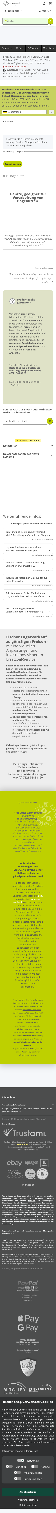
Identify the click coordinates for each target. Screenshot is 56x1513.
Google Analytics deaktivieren (14, 1109)
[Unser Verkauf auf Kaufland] (44, 1163)
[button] (44, 3)
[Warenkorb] (50, 3)
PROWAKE (18, 1240)
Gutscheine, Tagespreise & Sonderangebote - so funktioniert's (24, 610)
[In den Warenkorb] (50, 421)
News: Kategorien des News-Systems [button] (21, 455)
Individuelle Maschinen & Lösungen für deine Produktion (26, 579)
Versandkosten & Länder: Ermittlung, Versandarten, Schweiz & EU (25, 564)
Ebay (40, 895)
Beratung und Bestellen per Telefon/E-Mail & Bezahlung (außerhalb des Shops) (27, 533)
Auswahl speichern (28, 1499)
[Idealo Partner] (30, 1173)
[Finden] (50, 21)
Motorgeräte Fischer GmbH (41, 1243)
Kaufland (17, 902)
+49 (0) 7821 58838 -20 (28, 777)
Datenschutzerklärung (13, 1450)
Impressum (32, 1450)
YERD (4, 1240)
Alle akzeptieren (28, 1491)
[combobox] (24, 112)
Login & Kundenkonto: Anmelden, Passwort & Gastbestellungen (24, 549)
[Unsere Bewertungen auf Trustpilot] (28, 1186)
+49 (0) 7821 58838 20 (33, 63)
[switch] (20, 1460)
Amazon (35, 899)
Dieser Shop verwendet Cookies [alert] (28, 1402)
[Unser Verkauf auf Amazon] (31, 1163)
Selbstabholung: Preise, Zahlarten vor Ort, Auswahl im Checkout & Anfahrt (26, 595)
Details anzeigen (28, 1505)
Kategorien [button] (10, 445)
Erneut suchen (13, 163)
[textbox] (24, 112)
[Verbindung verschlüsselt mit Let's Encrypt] (28, 1367)
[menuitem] (13, 11)
